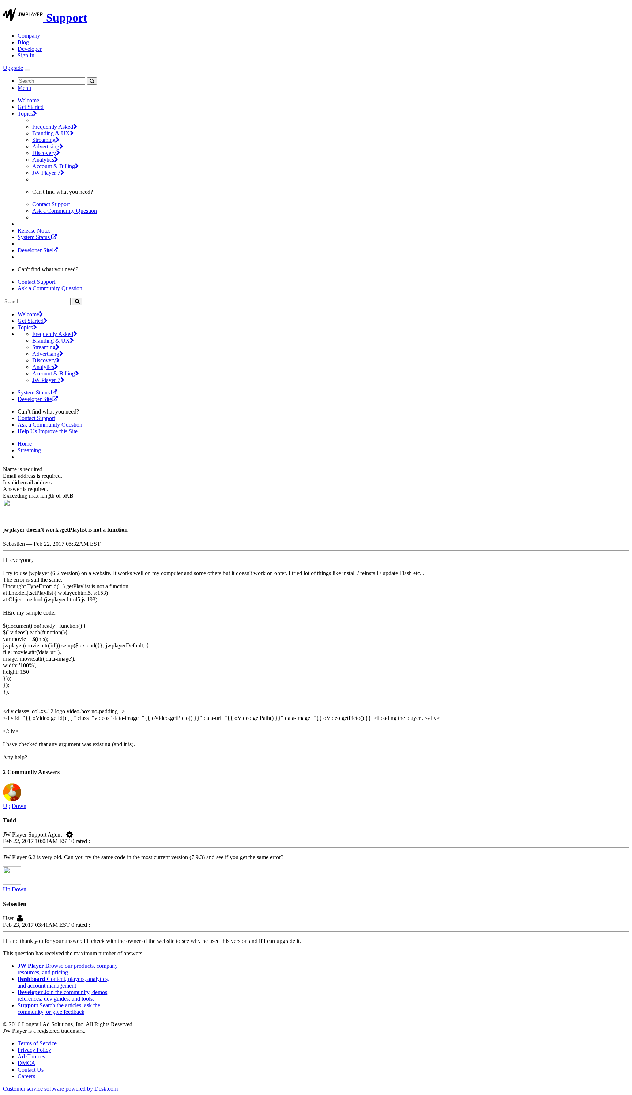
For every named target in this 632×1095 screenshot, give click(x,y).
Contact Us (31, 1069)
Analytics (43, 159)
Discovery (44, 153)
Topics (25, 113)
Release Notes (34, 230)
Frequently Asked (52, 127)
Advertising (45, 146)
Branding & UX (51, 133)
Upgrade (13, 68)
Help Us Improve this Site (48, 431)
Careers (26, 1076)
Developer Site (35, 250)
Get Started (31, 107)
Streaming (44, 140)
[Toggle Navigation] (27, 70)
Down (19, 806)
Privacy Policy (34, 1050)
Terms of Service (37, 1043)
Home (25, 444)
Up (6, 806)
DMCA (26, 1063)
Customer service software (60, 1088)
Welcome (28, 100)
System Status (34, 237)
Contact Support (51, 204)
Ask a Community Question (64, 211)
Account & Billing (53, 166)
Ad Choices (31, 1056)
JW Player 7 (46, 173)
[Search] (92, 81)
